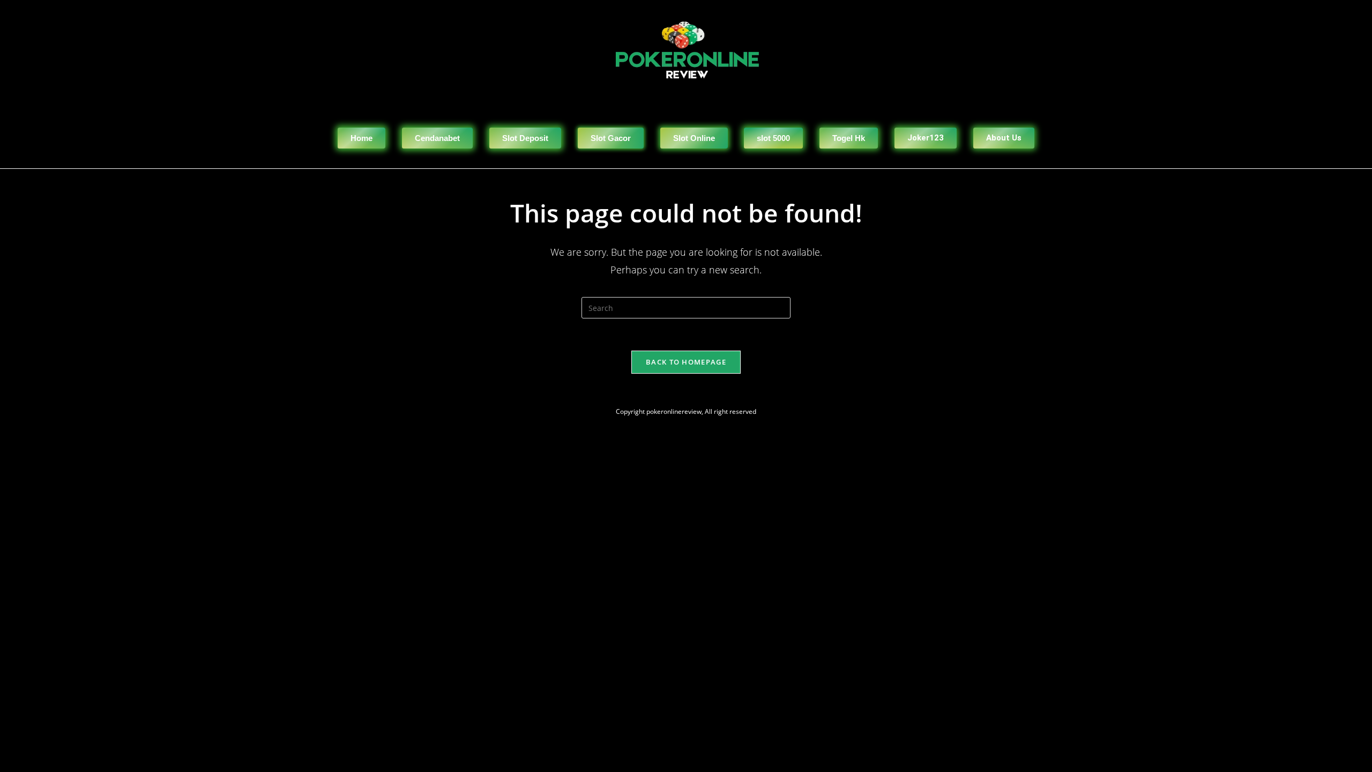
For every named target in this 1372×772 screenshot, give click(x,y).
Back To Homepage (686, 362)
